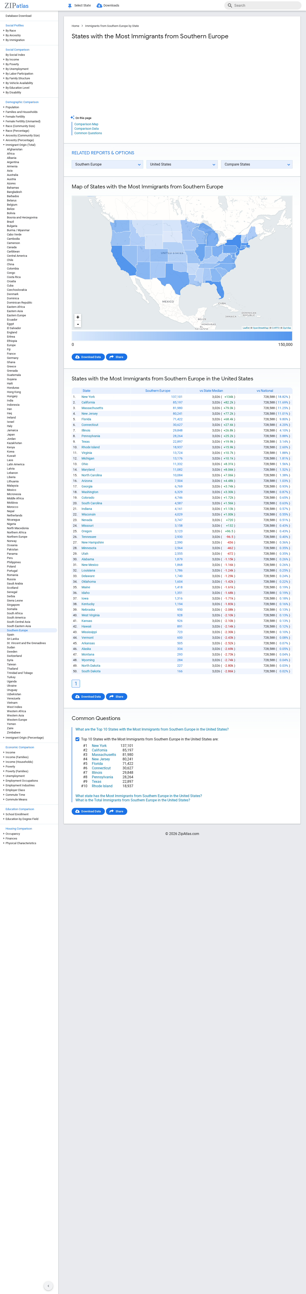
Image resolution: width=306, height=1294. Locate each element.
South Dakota (91, 671)
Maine (86, 587)
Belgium (12, 204)
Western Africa (16, 711)
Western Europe (17, 719)
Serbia (11, 596)
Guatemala (14, 375)
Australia (12, 175)
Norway (12, 541)
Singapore (13, 604)
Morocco (12, 507)
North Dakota (91, 665)
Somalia (12, 609)
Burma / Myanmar (18, 230)
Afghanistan (14, 149)
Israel (10, 421)
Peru (10, 558)
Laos (10, 460)
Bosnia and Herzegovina (22, 217)
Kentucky (88, 604)
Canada (12, 247)
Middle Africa (15, 498)
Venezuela (13, 698)
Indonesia (13, 404)
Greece (11, 366)
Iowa (85, 598)
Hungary (12, 396)
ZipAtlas (287, 328)
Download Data (91, 357)
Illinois (86, 430)
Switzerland (14, 656)
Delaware (88, 576)
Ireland (11, 417)
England (12, 332)
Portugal (12, 570)
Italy (9, 426)
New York (88, 397)
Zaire (10, 728)
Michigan (88, 458)
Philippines (14, 562)
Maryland (88, 469)
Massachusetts (92, 408)
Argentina (13, 162)
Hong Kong (14, 392)
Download (283, 192)
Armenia (12, 166)
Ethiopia (12, 341)
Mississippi (89, 632)
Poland (11, 566)
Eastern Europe (16, 315)
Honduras (13, 387)
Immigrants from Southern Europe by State (112, 26)
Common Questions (88, 133)
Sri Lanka (13, 639)
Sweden (12, 651)
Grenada (12, 370)
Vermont (88, 637)
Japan (11, 434)
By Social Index (15, 54)
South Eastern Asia (19, 626)
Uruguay (12, 690)
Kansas (87, 621)
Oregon (87, 531)
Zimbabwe (13, 732)
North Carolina (92, 475)
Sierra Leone (15, 600)
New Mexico (90, 565)
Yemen (11, 724)
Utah (85, 553)
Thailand (12, 668)
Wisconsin (89, 514)
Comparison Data (86, 128)
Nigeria (11, 524)
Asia (10, 170)
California (88, 402)
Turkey (11, 677)
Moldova (12, 502)
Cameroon (13, 243)
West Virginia (91, 615)
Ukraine (12, 685)
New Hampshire (93, 542)
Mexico (11, 490)
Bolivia (11, 213)
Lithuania (13, 481)
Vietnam (12, 702)
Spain (10, 634)
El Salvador (14, 328)
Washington (90, 492)
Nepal (10, 511)
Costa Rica (14, 277)
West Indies (14, 707)
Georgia (87, 486)
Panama (12, 553)
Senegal (12, 592)
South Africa (15, 613)
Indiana (87, 509)
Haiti (10, 383)
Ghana (11, 362)
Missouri (87, 525)
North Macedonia (18, 528)
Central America (17, 255)
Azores (11, 183)
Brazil (10, 221)
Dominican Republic (19, 302)
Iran (9, 409)
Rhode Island (91, 447)
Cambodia (13, 238)
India (10, 400)
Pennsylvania (91, 436)
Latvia (11, 468)
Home (75, 26)
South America (16, 617)
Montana (88, 654)
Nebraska (88, 609)
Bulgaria (12, 226)
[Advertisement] (126, 79)
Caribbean (13, 251)
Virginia (87, 453)
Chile (10, 260)
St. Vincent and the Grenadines (26, 643)
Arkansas (88, 643)
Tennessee (89, 537)
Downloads (111, 5)
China (10, 264)
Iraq (9, 413)
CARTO (275, 328)
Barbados (13, 196)
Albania (11, 158)
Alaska (86, 649)
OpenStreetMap (260, 328)
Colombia (13, 268)
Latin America (15, 464)
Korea (10, 451)
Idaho (86, 593)
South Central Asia (18, 621)
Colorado (88, 497)
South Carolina (92, 503)
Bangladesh (14, 192)
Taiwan (11, 664)
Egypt (10, 324)
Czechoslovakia (17, 289)
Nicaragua (13, 519)
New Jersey (90, 413)
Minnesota (89, 548)
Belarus (12, 200)
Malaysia (12, 485)
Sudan (11, 647)
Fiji (9, 349)
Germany (12, 358)
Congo (11, 272)
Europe (11, 345)
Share (119, 357)
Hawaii (86, 626)
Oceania (12, 545)
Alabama (88, 559)
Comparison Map (86, 124)
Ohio (85, 464)
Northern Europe (17, 536)
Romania (12, 575)
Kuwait (11, 455)
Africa (11, 153)
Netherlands (14, 515)
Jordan (11, 438)
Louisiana (88, 570)
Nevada (87, 520)
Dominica (13, 298)
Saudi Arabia (15, 583)
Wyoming (88, 660)
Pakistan (12, 549)
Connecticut (90, 425)
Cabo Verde (14, 234)
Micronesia (14, 494)
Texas (86, 441)
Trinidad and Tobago (20, 673)
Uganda (12, 681)
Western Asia (15, 715)
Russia (11, 579)
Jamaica (12, 430)
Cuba (10, 285)
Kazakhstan (14, 443)
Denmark (13, 294)
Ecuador (12, 319)
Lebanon (12, 472)
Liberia (11, 477)
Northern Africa (16, 532)
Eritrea (11, 336)
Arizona (87, 481)
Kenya (11, 447)
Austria (11, 179)
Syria (10, 660)
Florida (86, 419)
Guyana (12, 379)
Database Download (18, 15)
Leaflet (246, 328)
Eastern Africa (16, 306)
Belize (11, 209)
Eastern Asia (15, 311)
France (11, 353)
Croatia (11, 281)
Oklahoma (89, 581)
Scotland (12, 587)
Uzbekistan (14, 694)
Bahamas (13, 187)
